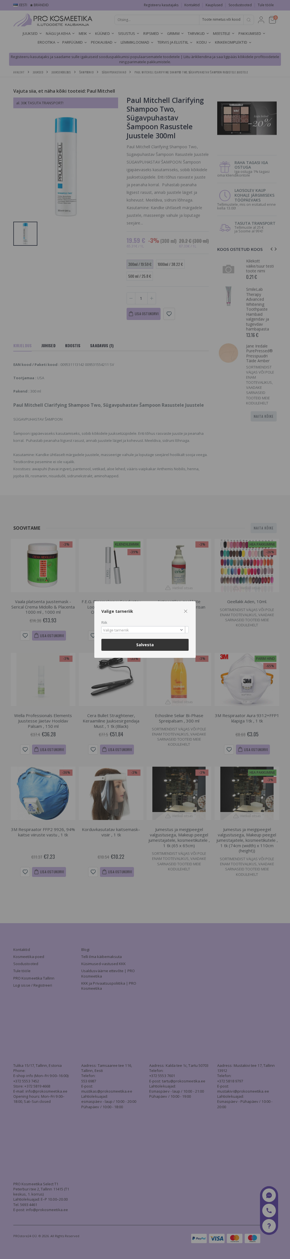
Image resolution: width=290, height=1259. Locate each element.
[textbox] (143, 630)
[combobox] (145, 629)
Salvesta (145, 644)
